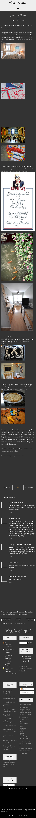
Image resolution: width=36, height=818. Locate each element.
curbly (21, 731)
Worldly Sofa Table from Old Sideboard (9, 697)
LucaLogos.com (22, 815)
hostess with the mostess (24, 720)
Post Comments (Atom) (17, 623)
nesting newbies (24, 738)
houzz (21, 726)
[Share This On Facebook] (4, 487)
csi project (22, 729)
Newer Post (6, 620)
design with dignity (25, 710)
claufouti (22, 385)
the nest (21, 746)
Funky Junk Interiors (9, 643)
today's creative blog (25, 748)
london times (23, 717)
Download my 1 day (9, 763)
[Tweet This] (7, 487)
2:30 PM (21, 563)
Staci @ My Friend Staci (17, 545)
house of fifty (23, 724)
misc (18, 487)
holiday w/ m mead (25, 712)
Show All (14, 673)
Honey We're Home (9, 650)
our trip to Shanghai (13, 169)
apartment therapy (25, 705)
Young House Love (9, 669)
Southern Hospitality (8, 662)
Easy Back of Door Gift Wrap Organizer (9, 730)
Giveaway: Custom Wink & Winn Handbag (9, 747)
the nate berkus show (26, 743)
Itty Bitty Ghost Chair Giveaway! (10, 741)
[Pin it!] (9, 487)
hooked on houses (25, 714)
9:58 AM (17, 518)
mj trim (21, 734)
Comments (25, 693)
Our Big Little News (9, 726)
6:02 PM (23, 576)
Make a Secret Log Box (8, 736)
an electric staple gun (19, 389)
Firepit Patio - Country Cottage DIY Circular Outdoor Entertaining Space (9, 718)
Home (18, 620)
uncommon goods (25, 751)
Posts (24, 689)
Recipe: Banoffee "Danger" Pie (8, 692)
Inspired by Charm (9, 656)
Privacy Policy (4, 812)
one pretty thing (24, 741)
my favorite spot (25, 37)
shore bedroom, (6, 35)
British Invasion (24, 35)
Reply (10, 512)
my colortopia (23, 736)
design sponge (24, 707)
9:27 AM (20, 503)
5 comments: (29, 487)
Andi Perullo (13, 563)
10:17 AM (29, 544)
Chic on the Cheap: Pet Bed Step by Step (9, 710)
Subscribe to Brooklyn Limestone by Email (25, 668)
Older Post (30, 620)
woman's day (23, 753)
